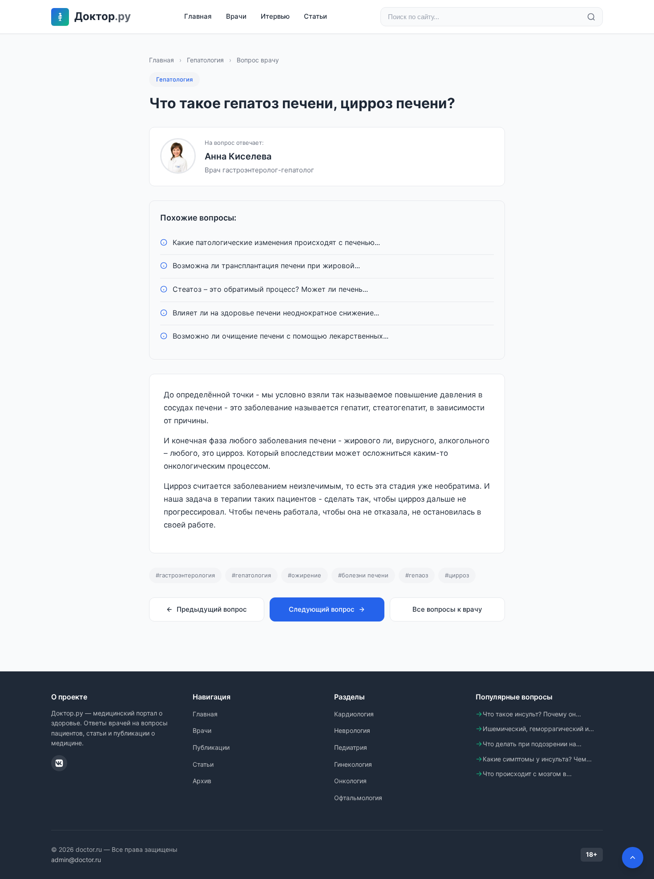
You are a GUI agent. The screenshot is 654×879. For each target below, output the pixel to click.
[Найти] (591, 17)
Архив (202, 781)
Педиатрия (350, 747)
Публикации (211, 747)
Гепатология (205, 60)
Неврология (352, 730)
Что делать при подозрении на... (532, 744)
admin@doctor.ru (76, 859)
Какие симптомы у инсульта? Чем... (537, 759)
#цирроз (457, 575)
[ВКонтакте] (59, 763)
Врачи (236, 16)
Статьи (315, 16)
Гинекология (353, 764)
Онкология (350, 781)
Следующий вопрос (322, 609)
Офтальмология (358, 797)
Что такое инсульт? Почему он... (532, 714)
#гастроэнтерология (185, 575)
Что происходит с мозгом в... (527, 773)
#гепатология (251, 575)
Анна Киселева (238, 156)
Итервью (275, 16)
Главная (198, 16)
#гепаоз (416, 575)
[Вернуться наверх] (632, 857)
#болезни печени (363, 575)
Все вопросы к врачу (447, 609)
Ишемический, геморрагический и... (538, 728)
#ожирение (304, 575)
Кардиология (354, 714)
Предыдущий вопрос (212, 609)
